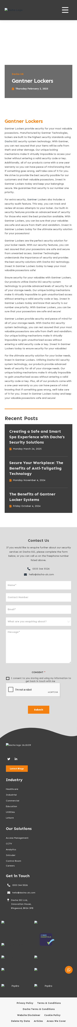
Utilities (10, 812)
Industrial (11, 794)
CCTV (9, 843)
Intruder (10, 855)
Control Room (13, 860)
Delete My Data (20, 1021)
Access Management (17, 837)
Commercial (12, 800)
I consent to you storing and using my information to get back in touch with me (40, 680)
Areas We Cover (56, 1021)
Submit (38, 709)
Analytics (11, 849)
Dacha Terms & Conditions (39, 1009)
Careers (10, 865)
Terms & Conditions (49, 1003)
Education (11, 806)
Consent (38, 672)
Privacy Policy (25, 1003)
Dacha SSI (11, 141)
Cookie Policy (52, 1015)
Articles (38, 1021)
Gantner (32, 199)
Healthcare (12, 789)
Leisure (10, 817)
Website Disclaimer (28, 1015)
